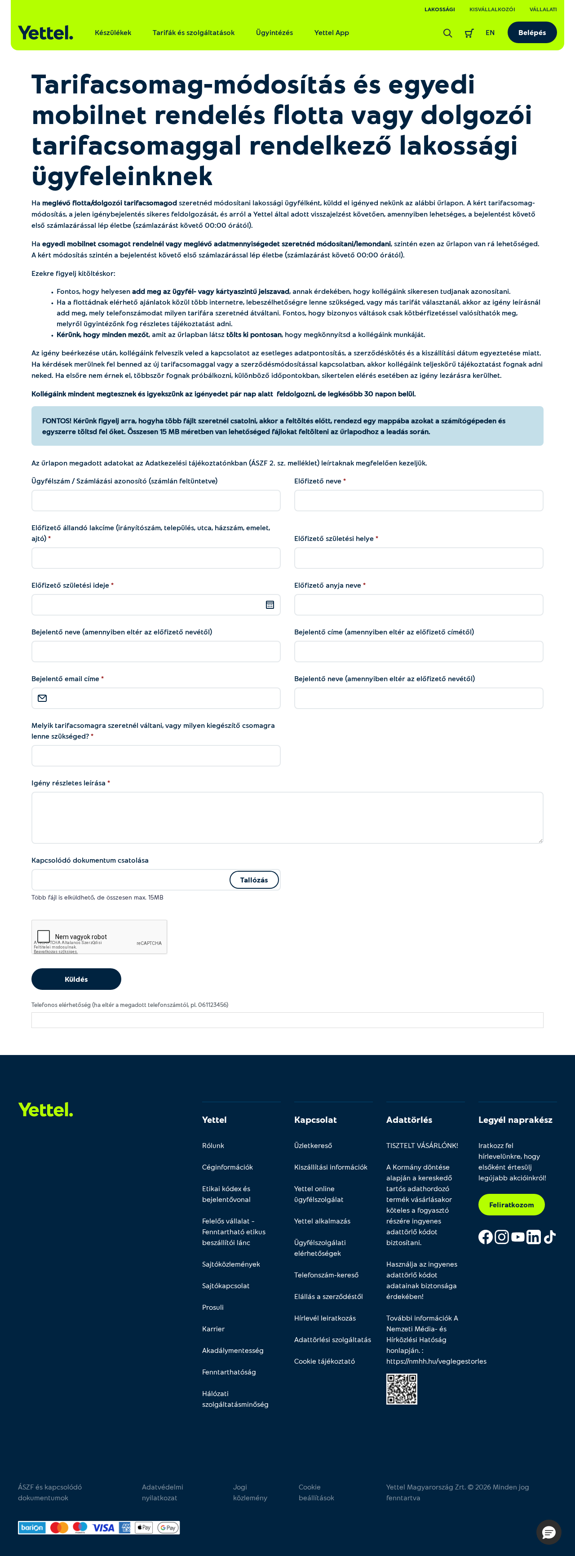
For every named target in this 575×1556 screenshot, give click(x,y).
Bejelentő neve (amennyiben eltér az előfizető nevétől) (121, 631)
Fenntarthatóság (229, 1371)
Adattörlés (409, 1119)
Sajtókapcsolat (226, 1285)
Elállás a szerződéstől (328, 1296)
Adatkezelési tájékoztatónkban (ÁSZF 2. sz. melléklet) (231, 462)
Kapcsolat (315, 1119)
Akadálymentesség (233, 1350)
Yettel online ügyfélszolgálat (319, 1193)
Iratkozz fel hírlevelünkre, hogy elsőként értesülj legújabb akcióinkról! (512, 1161)
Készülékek (113, 32)
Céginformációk (227, 1166)
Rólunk (213, 1145)
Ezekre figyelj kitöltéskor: (73, 273)
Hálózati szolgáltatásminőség (235, 1398)
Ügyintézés (274, 32)
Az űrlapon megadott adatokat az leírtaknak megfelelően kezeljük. (229, 462)
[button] (549, 1532)
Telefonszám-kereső (326, 1274)
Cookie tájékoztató (324, 1361)
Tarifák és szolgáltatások (193, 32)
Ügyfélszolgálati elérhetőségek (320, 1247)
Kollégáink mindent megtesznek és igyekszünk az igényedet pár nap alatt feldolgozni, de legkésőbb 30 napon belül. (223, 393)
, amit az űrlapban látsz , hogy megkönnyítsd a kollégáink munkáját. (241, 334)
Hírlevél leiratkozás (325, 1317)
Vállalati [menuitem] (543, 9)
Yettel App (331, 32)
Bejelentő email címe (66, 678)
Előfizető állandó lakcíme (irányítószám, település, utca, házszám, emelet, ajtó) (150, 532)
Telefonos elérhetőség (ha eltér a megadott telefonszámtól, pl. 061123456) (129, 1004)
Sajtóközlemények (231, 1263)
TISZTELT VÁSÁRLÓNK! (422, 1145)
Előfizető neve (318, 480)
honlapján (402, 1350)
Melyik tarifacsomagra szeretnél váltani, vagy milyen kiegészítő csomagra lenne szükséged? (153, 730)
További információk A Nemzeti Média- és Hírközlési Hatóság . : (425, 1339)
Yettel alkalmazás (322, 1220)
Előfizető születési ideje (71, 585)
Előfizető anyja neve (328, 585)
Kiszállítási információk (330, 1166)
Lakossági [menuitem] (440, 9)
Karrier (213, 1328)
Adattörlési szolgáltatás (332, 1339)
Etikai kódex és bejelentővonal (226, 1193)
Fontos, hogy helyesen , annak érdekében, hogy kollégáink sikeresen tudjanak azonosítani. (284, 291)
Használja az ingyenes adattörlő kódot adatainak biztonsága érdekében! (421, 1279)
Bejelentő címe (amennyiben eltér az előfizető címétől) (384, 631)
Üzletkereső (313, 1145)
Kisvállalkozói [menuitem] (492, 9)
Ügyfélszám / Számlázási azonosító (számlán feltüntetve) (124, 480)
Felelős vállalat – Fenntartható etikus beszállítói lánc (233, 1231)
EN (490, 32)
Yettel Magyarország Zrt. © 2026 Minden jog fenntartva (457, 1492)
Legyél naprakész (515, 1119)
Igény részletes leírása (69, 782)
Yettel (214, 1119)
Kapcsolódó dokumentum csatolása (90, 860)
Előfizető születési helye (335, 538)
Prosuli (213, 1307)
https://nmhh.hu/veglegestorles (436, 1361)
